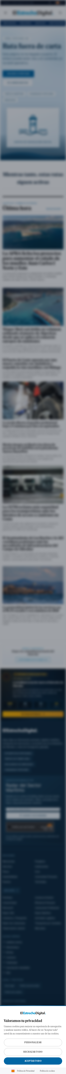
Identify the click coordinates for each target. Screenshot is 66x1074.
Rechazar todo (32, 1052)
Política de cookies (47, 1071)
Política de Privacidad (25, 1071)
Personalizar (33, 1042)
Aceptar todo (33, 1061)
